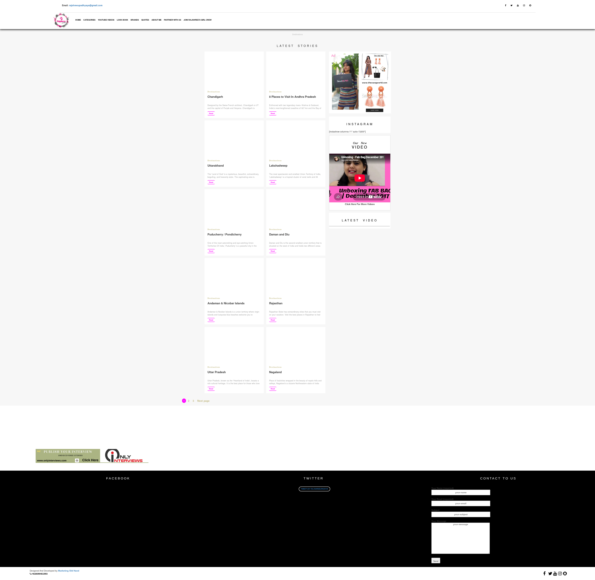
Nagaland (275, 372)
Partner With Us (172, 19)
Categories (89, 19)
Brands (135, 19)
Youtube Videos (106, 19)
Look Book (122, 19)
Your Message (438, 521)
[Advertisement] (93, 427)
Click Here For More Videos (360, 204)
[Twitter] (511, 5)
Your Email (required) (442, 499)
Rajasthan (275, 303)
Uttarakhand (215, 166)
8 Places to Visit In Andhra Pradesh (292, 97)
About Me (156, 19)
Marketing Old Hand (68, 570)
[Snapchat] (530, 5)
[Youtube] (518, 5)
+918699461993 (39, 574)
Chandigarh (215, 97)
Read (211, 113)
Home (78, 19)
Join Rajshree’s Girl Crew (198, 19)
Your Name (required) (442, 488)
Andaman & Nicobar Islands (226, 303)
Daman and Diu (279, 234)
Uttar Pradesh (216, 372)
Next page (203, 401)
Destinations (213, 92)
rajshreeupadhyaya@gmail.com (85, 5)
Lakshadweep (278, 166)
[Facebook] (505, 5)
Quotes (145, 19)
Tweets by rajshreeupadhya (314, 489)
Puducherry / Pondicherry (224, 234)
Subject (435, 510)
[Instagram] (524, 5)
